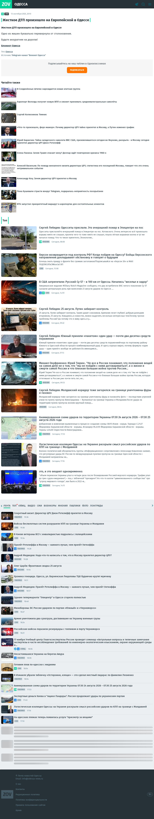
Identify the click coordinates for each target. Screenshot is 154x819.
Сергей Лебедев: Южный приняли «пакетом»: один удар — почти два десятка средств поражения (95, 337)
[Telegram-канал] (137, 4)
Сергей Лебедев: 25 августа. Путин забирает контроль (74, 309)
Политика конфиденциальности (31, 800)
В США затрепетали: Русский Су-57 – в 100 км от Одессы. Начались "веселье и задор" (93, 281)
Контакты (20, 789)
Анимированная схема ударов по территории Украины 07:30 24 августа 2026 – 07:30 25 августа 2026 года (94, 419)
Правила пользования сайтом (30, 805)
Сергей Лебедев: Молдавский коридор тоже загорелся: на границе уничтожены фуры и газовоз (95, 392)
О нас (18, 784)
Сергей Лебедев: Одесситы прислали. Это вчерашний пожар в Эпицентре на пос (91, 227)
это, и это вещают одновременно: (61, 471)
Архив (19, 810)
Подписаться (77, 70)
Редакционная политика (28, 794)
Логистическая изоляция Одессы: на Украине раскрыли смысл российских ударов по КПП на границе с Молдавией (94, 446)
